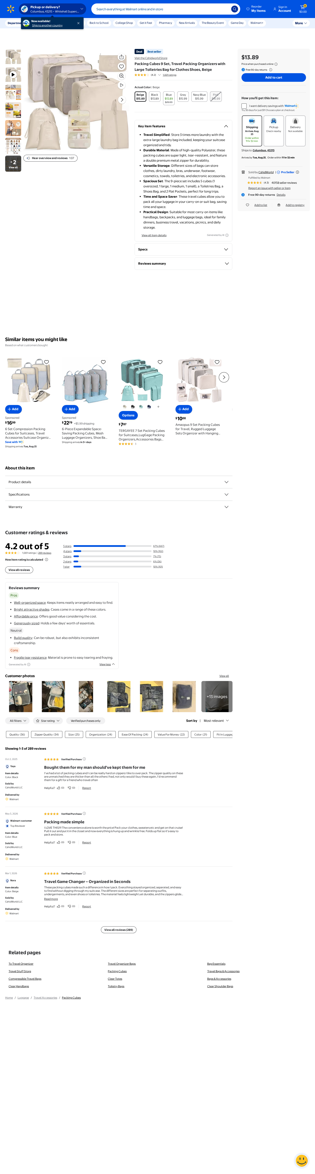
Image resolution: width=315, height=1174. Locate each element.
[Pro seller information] (297, 172)
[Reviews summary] (159, 75)
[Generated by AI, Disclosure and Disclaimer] (227, 235)
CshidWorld (266, 172)
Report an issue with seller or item (269, 188)
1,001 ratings (169, 75)
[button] (256, 9)
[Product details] (226, 482)
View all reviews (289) (118, 929)
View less (105, 664)
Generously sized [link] (26, 623)
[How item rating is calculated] (46, 559)
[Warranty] (226, 507)
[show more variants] (158, 406)
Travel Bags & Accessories (223, 971)
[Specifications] (226, 494)
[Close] (79, 23)
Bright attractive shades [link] (31, 609)
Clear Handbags (19, 986)
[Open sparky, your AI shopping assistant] (301, 1160)
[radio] (140, 96)
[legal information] (276, 64)
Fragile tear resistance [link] (30, 657)
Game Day (237, 22)
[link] (216, 696)
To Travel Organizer (21, 963)
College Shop (124, 22)
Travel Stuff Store (20, 971)
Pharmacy (165, 22)
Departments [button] (16, 23)
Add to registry (295, 205)
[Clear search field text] (225, 9)
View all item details (154, 235)
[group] (155, 75)
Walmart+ (256, 22)
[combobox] (165, 9)
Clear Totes (115, 978)
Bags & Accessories (219, 978)
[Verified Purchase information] (84, 759)
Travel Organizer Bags (122, 963)
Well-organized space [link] (30, 603)
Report (86, 788)
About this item (20, 468)
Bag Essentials (216, 963)
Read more (51, 899)
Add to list (260, 205)
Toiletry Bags (116, 986)
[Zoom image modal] (121, 76)
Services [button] (43, 23)
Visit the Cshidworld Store (151, 58)
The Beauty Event (213, 22)
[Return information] (269, 69)
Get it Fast (146, 22)
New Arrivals (187, 22)
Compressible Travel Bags (25, 978)
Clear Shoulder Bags (220, 986)
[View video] (121, 85)
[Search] (234, 9)
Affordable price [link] (26, 616)
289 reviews (44, 552)
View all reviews (19, 570)
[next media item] (122, 100)
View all (224, 676)
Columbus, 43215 (263, 150)
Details (281, 194)
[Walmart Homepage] (10, 9)
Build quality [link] (23, 638)
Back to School (99, 22)
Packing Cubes (117, 971)
